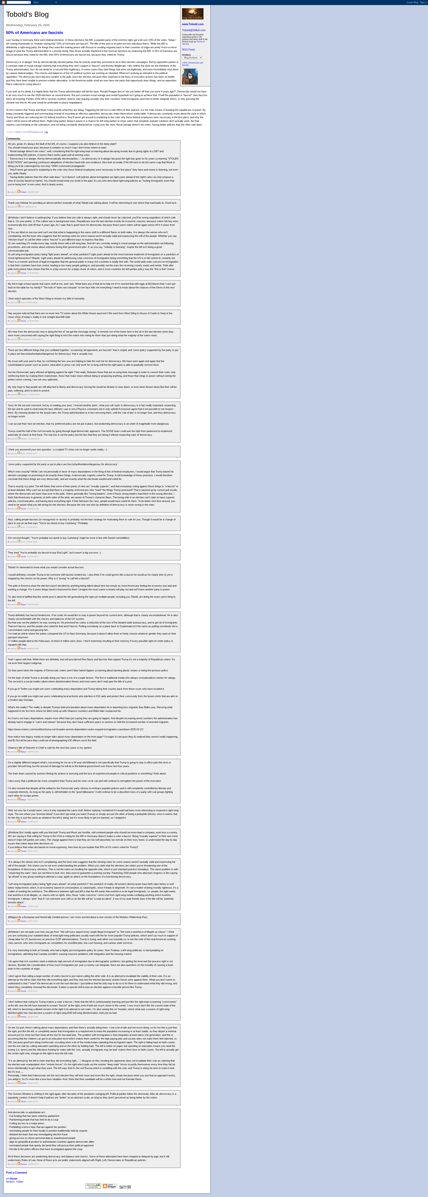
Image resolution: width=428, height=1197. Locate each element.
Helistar (23, 192)
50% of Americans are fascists (34, 32)
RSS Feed (188, 49)
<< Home (11, 1178)
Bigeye (23, 604)
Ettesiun (24, 1164)
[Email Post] (46, 132)
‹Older (19, 1181)
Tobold (17, 132)
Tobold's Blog (27, 14)
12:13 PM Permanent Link (33, 132)
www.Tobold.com (193, 24)
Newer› (10, 1181)
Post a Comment (16, 1172)
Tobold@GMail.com (193, 30)
